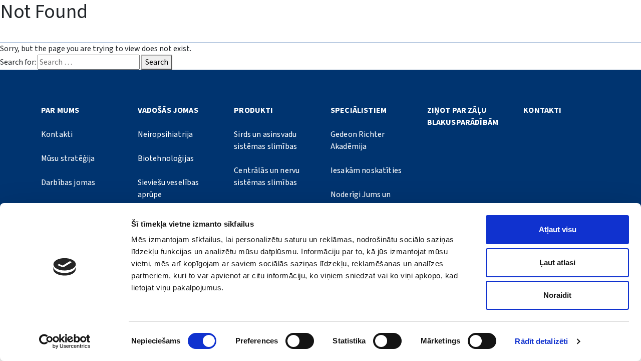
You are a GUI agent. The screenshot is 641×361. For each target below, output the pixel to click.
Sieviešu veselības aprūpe (168, 188)
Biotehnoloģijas (166, 158)
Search (156, 62)
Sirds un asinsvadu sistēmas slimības (265, 140)
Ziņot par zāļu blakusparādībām (462, 116)
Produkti (253, 110)
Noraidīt (557, 295)
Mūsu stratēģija (68, 158)
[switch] (299, 341)
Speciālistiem (359, 110)
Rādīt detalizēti (541, 341)
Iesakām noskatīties (366, 170)
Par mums (60, 110)
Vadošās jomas (168, 110)
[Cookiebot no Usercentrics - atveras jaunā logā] (65, 341)
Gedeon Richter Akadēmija (358, 140)
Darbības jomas (68, 182)
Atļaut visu (557, 229)
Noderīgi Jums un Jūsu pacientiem (361, 200)
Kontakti (57, 134)
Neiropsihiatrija (165, 134)
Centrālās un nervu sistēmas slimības (266, 176)
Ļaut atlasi (557, 262)
